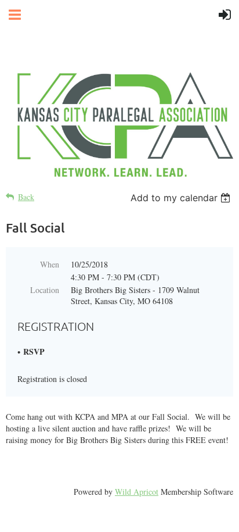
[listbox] (182, 198)
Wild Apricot (136, 491)
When (49, 264)
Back (26, 196)
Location (44, 289)
